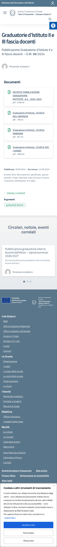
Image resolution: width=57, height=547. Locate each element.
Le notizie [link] (8, 432)
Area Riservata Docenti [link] (14, 452)
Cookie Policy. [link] (10, 517)
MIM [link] (5, 321)
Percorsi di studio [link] (11, 406)
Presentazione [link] (10, 361)
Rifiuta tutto (28, 540)
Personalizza (28, 532)
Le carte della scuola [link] (13, 376)
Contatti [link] (7, 462)
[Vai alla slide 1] (24, 281)
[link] (53, 25)
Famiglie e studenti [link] (12, 401)
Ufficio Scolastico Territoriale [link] (16, 331)
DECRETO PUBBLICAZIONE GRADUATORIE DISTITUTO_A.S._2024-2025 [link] (27, 95)
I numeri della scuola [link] (13, 371)
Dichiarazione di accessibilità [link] (34, 475)
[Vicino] (54, 485)
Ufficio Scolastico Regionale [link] (16, 326)
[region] (28, 515)
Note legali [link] (7, 480)
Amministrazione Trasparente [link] (17, 470)
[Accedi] (52, 3)
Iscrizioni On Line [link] (11, 341)
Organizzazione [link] (10, 381)
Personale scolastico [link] (13, 396)
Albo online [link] (8, 446)
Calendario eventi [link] (11, 442)
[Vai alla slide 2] (27, 281)
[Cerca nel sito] (50, 19)
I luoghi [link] (6, 366)
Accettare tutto (28, 524)
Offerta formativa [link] (11, 416)
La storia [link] (7, 386)
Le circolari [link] (8, 437)
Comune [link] (7, 351)
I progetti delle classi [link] (13, 421)
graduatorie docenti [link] (14, 204)
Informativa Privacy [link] (12, 457)
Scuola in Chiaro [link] (11, 336)
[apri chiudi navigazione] (5, 13)
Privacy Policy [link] (8, 475)
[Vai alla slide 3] (30, 281)
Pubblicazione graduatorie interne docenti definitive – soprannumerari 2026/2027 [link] (26, 252)
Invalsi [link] (6, 346)
